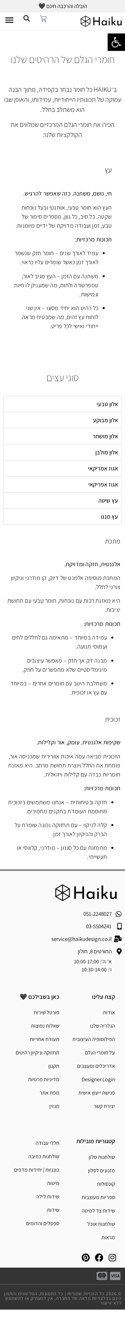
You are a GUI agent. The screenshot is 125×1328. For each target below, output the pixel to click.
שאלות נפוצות (45, 1025)
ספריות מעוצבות (98, 1197)
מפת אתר (49, 1092)
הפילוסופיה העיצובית (93, 1039)
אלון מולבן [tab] (106, 452)
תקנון (53, 1065)
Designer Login (98, 1079)
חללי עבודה (47, 1143)
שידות (53, 1209)
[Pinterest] (85, 1257)
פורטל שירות (46, 1012)
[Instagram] (112, 1257)
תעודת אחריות (44, 1039)
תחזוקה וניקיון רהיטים (37, 1052)
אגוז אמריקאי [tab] (103, 468)
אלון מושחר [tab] (105, 436)
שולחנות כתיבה (43, 1156)
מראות (108, 1237)
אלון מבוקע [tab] (105, 420)
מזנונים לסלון (101, 1170)
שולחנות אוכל (101, 1224)
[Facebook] (99, 1257)
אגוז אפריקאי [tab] (103, 484)
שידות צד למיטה (98, 1210)
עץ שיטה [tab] (108, 500)
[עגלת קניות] (45, 17)
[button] (26, 18)
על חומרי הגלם (100, 1052)
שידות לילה (47, 1196)
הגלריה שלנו (102, 1025)
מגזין (54, 1106)
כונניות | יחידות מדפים (36, 1169)
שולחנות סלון (102, 1157)
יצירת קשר (104, 1106)
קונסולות (106, 1183)
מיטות (53, 1183)
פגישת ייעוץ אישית (96, 1092)
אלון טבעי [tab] (107, 404)
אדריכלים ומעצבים (96, 1065)
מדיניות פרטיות (43, 1079)
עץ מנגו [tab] (109, 516)
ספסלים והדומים (42, 1223)
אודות (109, 1012)
